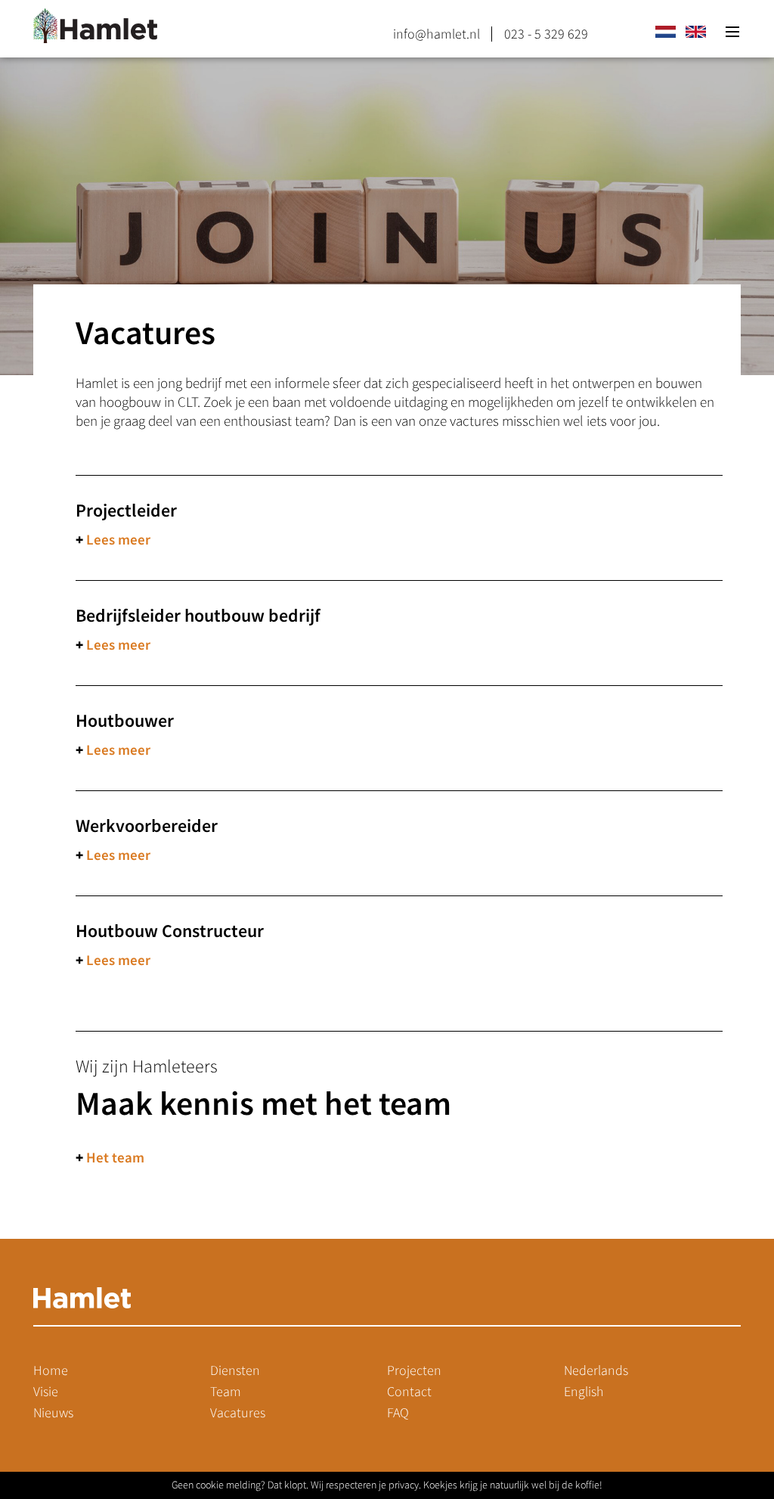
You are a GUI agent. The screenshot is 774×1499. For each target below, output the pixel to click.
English (584, 1391)
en (695, 32)
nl (665, 32)
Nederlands (596, 1370)
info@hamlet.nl (436, 34)
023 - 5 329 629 (546, 34)
